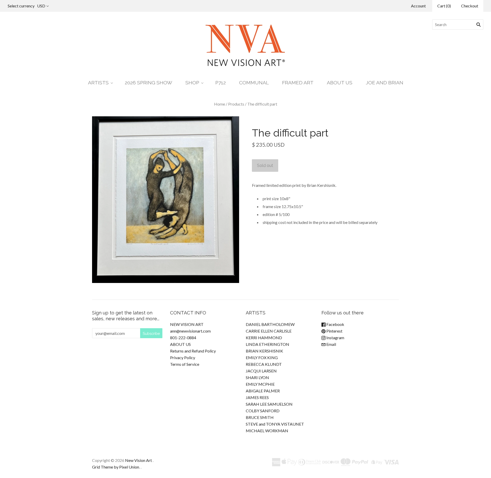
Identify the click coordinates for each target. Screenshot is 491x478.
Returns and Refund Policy (193, 350)
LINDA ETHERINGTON (267, 344)
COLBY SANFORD (263, 410)
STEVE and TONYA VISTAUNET (275, 424)
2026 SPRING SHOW (148, 83)
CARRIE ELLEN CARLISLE (269, 330)
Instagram (335, 337)
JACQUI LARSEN (261, 370)
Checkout (469, 5)
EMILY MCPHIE (260, 384)
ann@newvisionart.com (190, 330)
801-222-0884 (183, 337)
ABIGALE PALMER (263, 390)
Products (236, 103)
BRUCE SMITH (260, 417)
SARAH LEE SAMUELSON (269, 404)
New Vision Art (138, 460)
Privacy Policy (182, 357)
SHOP (192, 83)
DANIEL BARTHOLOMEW (270, 324)
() (444, 5)
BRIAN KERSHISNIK (264, 350)
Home (219, 103)
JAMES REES (257, 397)
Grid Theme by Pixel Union (115, 466)
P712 (220, 83)
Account (418, 5)
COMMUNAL (254, 83)
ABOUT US (339, 83)
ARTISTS (98, 83)
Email (331, 344)
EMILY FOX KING (262, 357)
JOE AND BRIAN (384, 83)
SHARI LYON (257, 377)
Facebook (335, 324)
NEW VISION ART (187, 324)
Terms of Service (184, 364)
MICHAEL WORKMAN (267, 430)
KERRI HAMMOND (264, 337)
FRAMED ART (298, 83)
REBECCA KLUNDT (264, 364)
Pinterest (334, 330)
